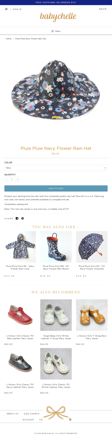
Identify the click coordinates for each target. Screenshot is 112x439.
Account (28, 420)
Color (8, 162)
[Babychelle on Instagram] (69, 419)
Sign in (17, 9)
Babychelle (48, 433)
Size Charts (31, 414)
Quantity (10, 174)
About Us (13, 414)
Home (8, 39)
